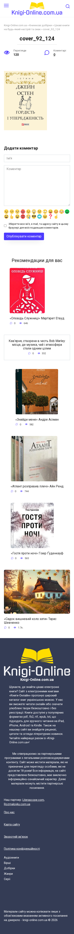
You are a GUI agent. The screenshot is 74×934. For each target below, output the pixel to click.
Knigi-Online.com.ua (15, 25)
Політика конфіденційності (22, 848)
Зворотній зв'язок (16, 836)
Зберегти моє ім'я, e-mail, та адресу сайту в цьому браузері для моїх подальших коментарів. (38, 225)
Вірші (7, 863)
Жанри (8, 873)
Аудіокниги (11, 857)
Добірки (9, 868)
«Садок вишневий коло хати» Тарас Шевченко (30, 620)
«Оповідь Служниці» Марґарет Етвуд (37, 318)
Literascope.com (33, 800)
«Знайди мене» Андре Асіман (37, 419)
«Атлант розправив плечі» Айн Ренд (37, 486)
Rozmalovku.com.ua (17, 804)
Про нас (9, 812)
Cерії (7, 879)
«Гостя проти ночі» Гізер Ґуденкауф (37, 553)
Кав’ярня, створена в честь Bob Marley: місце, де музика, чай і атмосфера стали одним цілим (37, 344)
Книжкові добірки (40, 25)
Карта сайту (12, 824)
